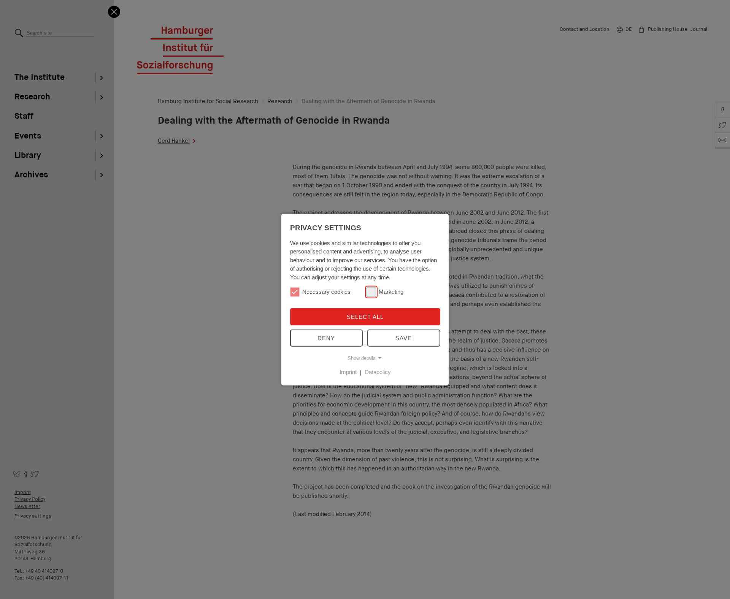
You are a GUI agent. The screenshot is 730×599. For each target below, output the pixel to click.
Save (403, 338)
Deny (326, 338)
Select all (365, 317)
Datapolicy (378, 372)
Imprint (348, 372)
